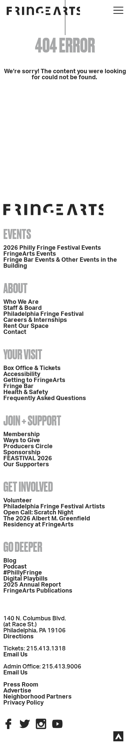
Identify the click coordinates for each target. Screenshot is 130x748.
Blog (9, 561)
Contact (14, 332)
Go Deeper (22, 546)
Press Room (20, 685)
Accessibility (21, 374)
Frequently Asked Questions (44, 398)
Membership (21, 434)
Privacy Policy (23, 703)
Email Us (15, 655)
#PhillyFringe (22, 573)
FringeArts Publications (37, 591)
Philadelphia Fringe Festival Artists (54, 507)
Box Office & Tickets (32, 368)
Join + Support (32, 420)
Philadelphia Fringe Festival (43, 314)
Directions (18, 637)
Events (17, 234)
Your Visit (22, 354)
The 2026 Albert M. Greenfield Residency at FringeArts (46, 522)
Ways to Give (21, 441)
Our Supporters (26, 465)
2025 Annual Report (32, 585)
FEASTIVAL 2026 (27, 459)
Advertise (17, 691)
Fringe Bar (18, 386)
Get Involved (28, 486)
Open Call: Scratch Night (38, 513)
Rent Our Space (26, 326)
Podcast (15, 567)
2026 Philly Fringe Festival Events (52, 248)
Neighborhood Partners (37, 697)
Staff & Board (22, 308)
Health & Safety (25, 392)
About (15, 288)
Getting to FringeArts (34, 380)
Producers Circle (28, 447)
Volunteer (17, 501)
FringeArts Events (29, 254)
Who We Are (21, 302)
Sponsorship (21, 453)
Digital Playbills (25, 579)
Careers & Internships (35, 320)
